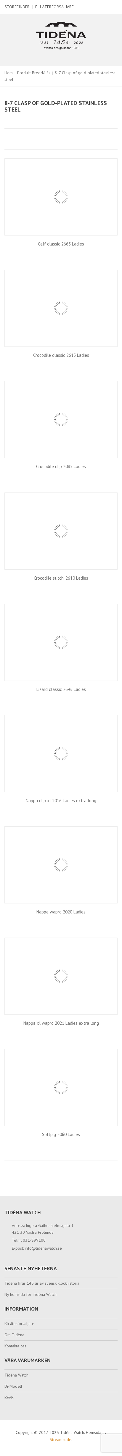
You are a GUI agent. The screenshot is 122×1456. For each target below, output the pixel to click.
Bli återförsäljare (54, 6)
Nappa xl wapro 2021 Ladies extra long (61, 1023)
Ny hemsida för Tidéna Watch (30, 1294)
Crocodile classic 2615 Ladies (61, 355)
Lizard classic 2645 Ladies (61, 689)
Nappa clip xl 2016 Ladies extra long (61, 800)
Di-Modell (13, 1386)
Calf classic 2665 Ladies (61, 244)
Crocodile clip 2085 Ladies (61, 466)
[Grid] (8, 139)
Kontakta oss (15, 1346)
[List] (19, 139)
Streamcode (60, 1439)
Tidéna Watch (16, 1375)
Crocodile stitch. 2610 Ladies (61, 578)
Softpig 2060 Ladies (61, 1134)
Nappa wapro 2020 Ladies (61, 912)
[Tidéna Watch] (61, 35)
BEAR (9, 1397)
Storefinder (17, 6)
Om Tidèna (14, 1334)
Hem (8, 72)
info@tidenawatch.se (43, 1248)
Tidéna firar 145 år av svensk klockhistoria (41, 1283)
